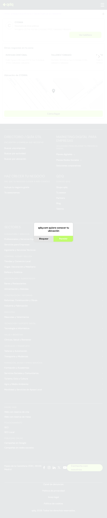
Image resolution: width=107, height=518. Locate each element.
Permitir (63, 238)
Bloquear (43, 238)
